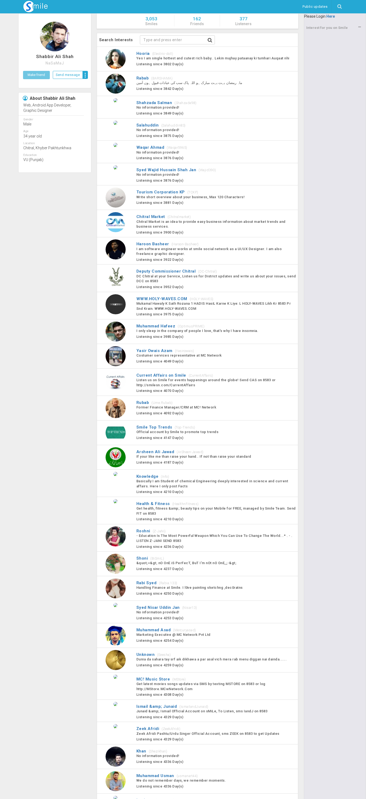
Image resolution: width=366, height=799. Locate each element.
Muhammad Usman (167, 775)
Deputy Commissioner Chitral (176, 271)
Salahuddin (161, 125)
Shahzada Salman (166, 102)
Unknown (153, 654)
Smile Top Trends (165, 427)
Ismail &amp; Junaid (172, 706)
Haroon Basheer (167, 244)
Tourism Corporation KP (167, 192)
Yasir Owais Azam (165, 350)
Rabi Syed (156, 582)
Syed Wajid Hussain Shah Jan (176, 169)
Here (330, 16)
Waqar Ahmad (161, 147)
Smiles (151, 21)
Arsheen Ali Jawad (170, 451)
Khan (151, 751)
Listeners (243, 21)
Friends (197, 21)
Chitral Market (163, 216)
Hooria (154, 53)
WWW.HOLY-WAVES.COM (175, 298)
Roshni (151, 531)
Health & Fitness (167, 503)
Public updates (316, 6)
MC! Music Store (161, 679)
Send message (68, 75)
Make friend (36, 75)
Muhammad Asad (166, 630)
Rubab (154, 402)
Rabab (154, 78)
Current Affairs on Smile (174, 375)
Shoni (150, 558)
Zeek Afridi (158, 728)
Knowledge (152, 476)
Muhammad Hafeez (170, 326)
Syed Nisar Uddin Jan (166, 607)
